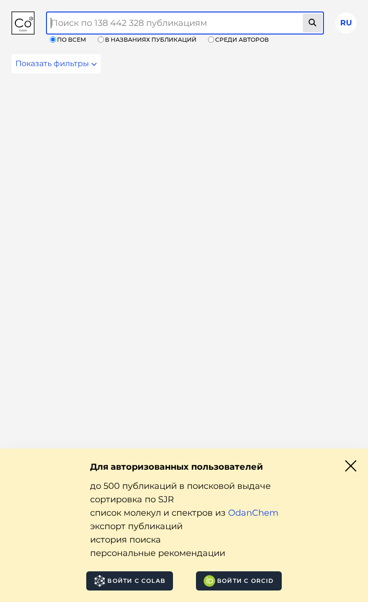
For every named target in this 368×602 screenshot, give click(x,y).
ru (346, 22)
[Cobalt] (23, 23)
